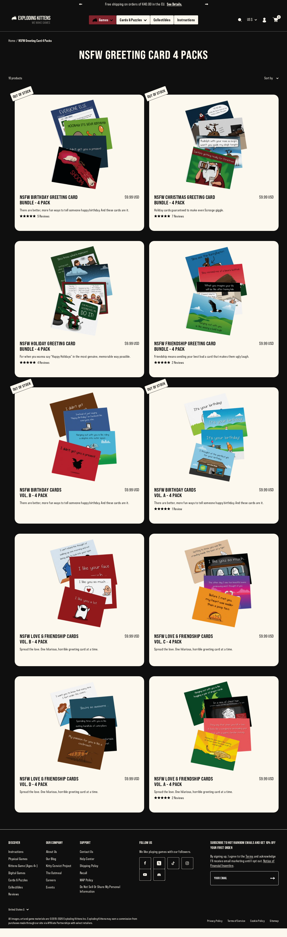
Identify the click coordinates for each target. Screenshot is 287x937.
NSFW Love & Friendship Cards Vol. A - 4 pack (183, 781)
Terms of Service (236, 920)
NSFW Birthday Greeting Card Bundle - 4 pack (49, 199)
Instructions (186, 20)
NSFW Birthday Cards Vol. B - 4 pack (40, 492)
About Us (51, 852)
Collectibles (162, 20)
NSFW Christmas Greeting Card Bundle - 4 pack (184, 199)
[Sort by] (276, 78)
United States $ (16, 909)
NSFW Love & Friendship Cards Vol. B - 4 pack (49, 638)
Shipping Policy (89, 866)
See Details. (174, 4)
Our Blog (51, 859)
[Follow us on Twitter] (159, 863)
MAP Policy (86, 880)
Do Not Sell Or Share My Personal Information (100, 889)
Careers (51, 880)
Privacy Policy (214, 920)
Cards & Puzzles (131, 20)
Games (103, 20)
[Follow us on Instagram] (187, 863)
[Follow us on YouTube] (145, 874)
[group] (79, 163)
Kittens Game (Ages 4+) (23, 866)
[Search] (240, 20)
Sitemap (274, 920)
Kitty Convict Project (58, 866)
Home (11, 40)
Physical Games (17, 859)
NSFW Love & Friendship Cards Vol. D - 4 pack (49, 781)
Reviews (13, 894)
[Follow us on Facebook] (145, 863)
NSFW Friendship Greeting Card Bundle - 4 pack (185, 346)
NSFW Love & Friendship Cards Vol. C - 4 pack (183, 638)
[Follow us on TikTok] (173, 863)
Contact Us (86, 852)
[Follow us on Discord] (159, 874)
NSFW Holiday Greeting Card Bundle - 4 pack (47, 346)
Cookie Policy (257, 920)
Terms (249, 856)
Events (50, 887)
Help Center (87, 859)
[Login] (264, 19)
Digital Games (16, 873)
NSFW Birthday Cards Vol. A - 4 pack (175, 492)
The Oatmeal (54, 873)
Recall (83, 873)
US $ (250, 19)
